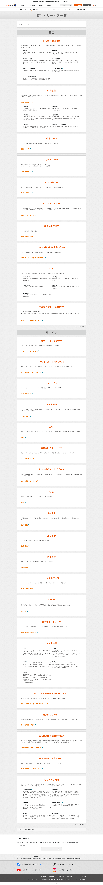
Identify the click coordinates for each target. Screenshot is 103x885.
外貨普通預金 (26, 107)
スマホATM (25, 416)
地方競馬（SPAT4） (57, 802)
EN (95, 5)
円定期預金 (54, 51)
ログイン (88, 5)
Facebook (31, 864)
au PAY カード (20, 842)
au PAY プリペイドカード (31, 842)
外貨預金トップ (27, 102)
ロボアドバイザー (28, 215)
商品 (20, 24)
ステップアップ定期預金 (29, 68)
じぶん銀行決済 (27, 588)
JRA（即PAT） (55, 789)
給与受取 (24, 525)
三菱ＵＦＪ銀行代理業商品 (31, 320)
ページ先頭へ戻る (79, 327)
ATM (22, 437)
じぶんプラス (24, 5)
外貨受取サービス (28, 725)
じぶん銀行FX (26, 192)
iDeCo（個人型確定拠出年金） (32, 258)
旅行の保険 (54, 285)
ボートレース (26, 802)
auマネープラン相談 (61, 842)
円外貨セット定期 (27, 59)
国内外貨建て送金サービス (31, 747)
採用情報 (49, 5)
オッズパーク (26, 813)
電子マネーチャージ (28, 632)
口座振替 (24, 567)
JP (93, 5)
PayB (24, 661)
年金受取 (24, 546)
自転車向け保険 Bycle (73, 842)
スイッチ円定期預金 (57, 68)
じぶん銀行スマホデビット (31, 481)
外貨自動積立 (26, 115)
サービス (27, 24)
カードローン (26, 171)
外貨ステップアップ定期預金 (59, 124)
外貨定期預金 (55, 107)
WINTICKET (55, 813)
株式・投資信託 (27, 236)
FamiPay (25, 672)
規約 (76, 876)
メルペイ (54, 648)
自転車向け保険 (27, 277)
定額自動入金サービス (29, 458)
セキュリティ (26, 393)
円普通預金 (25, 51)
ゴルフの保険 (26, 293)
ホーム (20, 829)
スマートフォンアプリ (29, 351)
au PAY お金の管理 (21, 845)
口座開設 (79, 5)
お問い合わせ (82, 879)
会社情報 (41, 5)
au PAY (23, 611)
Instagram (67, 870)
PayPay (53, 661)
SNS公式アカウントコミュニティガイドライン (66, 879)
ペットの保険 (26, 285)
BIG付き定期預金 (56, 59)
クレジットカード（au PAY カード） (35, 704)
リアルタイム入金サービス (31, 769)
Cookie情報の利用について (48, 879)
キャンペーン (68, 9)
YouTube (31, 870)
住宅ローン (25, 149)
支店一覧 (36, 856)
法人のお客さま (33, 5)
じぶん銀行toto (27, 789)
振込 (22, 502)
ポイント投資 (43, 842)
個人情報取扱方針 (60, 876)
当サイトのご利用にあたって (33, 879)
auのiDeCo (51, 842)
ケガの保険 (54, 277)
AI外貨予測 (25, 124)
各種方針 (69, 876)
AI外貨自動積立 (55, 115)
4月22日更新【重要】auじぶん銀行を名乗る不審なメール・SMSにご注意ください (51, 1)
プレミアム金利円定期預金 (29, 76)
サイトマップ (82, 876)
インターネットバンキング (31, 372)
